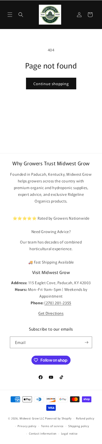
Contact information (42, 433)
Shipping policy (78, 426)
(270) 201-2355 (57, 302)
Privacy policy (27, 426)
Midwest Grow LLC (32, 418)
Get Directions (50, 313)
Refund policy (85, 418)
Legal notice (69, 433)
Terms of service (52, 426)
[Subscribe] (86, 342)
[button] (9, 14)
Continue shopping (51, 83)
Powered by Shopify (58, 418)
